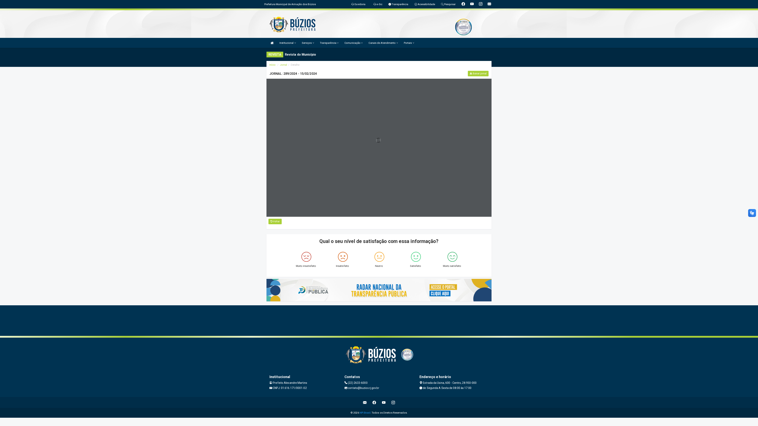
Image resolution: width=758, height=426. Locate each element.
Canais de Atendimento (382, 42)
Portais (408, 42)
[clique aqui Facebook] (374, 402)
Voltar (276, 221)
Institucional (287, 42)
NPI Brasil (365, 412)
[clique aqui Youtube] (383, 402)
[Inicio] (272, 43)
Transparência (328, 42)
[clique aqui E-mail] (364, 402)
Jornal (283, 64)
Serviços (307, 42)
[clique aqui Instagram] (393, 402)
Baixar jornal (479, 73)
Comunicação (352, 42)
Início (272, 64)
